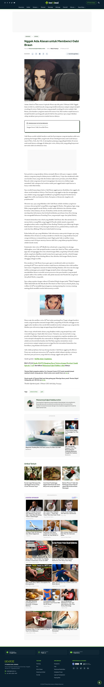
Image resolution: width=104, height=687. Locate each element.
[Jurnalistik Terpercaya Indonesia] (87, 664)
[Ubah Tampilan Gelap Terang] (100, 682)
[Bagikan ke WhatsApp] (32, 53)
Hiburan (72, 7)
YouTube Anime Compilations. (43, 359)
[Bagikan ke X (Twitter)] (46, 53)
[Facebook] (9, 2)
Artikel (36, 36)
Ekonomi (43, 7)
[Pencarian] (99, 2)
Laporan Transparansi (59, 674)
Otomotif (65, 7)
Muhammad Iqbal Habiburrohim (53, 365)
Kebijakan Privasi (58, 672)
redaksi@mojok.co (11, 671)
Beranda (28, 36)
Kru (37, 666)
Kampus (35, 7)
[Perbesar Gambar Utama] (52, 100)
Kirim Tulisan (39, 669)
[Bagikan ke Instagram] (36, 53)
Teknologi (50, 7)
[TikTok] (11, 2)
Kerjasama (56, 663)
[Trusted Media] (73, 664)
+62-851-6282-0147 (11, 673)
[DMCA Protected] (77, 664)
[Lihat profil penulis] (30, 406)
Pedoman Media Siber (59, 669)
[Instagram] (5, 2)
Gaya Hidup (81, 7)
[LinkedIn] (88, 668)
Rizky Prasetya (56, 384)
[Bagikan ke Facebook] (43, 53)
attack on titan (33, 391)
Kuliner (28, 7)
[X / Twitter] (7, 2)
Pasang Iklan (57, 677)
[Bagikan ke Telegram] (39, 53)
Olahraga (57, 7)
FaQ (55, 666)
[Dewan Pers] (81, 664)
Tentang (38, 663)
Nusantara (21, 7)
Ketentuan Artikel (40, 672)
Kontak (38, 674)
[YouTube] (14, 2)
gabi (42, 391)
